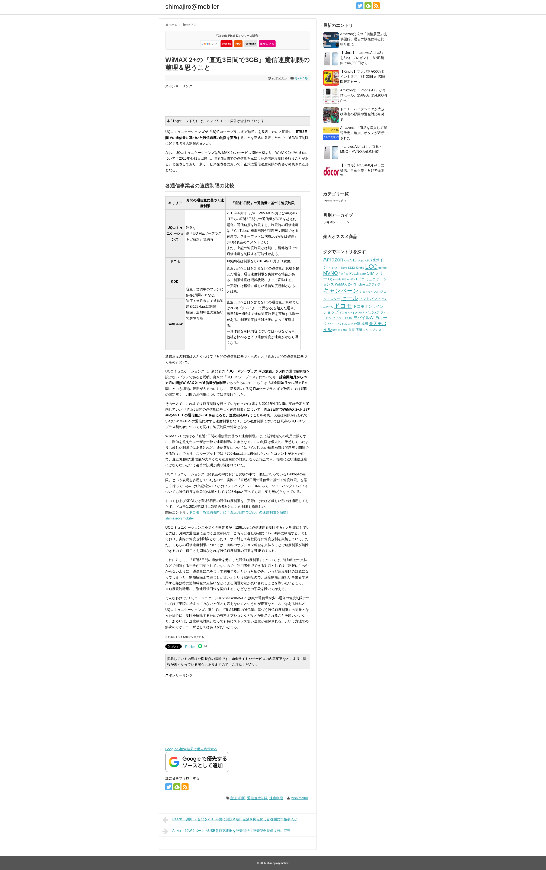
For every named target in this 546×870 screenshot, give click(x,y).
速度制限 (276, 798)
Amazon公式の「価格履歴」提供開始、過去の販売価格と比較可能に (363, 39)
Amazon (333, 260)
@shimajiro (299, 798)
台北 (350, 324)
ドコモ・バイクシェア (352, 312)
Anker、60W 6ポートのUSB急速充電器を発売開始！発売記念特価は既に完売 (231, 830)
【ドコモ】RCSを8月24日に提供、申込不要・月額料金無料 (362, 170)
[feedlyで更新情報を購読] (368, 5)
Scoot (363, 274)
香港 (351, 330)
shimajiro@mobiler (192, 6)
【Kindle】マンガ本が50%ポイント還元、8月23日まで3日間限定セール (362, 77)
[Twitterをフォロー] (359, 5)
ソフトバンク (370, 299)
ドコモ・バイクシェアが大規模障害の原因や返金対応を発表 (362, 114)
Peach (354, 273)
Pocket (190, 647)
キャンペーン (341, 290)
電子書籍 (342, 330)
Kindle (360, 267)
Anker (353, 260)
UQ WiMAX (348, 279)
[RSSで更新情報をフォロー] (376, 5)
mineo (382, 267)
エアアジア (373, 284)
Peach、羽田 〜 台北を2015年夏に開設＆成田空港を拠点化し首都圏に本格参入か (234, 819)
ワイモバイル (337, 324)
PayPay (344, 273)
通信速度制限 (257, 798)
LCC (371, 266)
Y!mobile (359, 284)
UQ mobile (334, 279)
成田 (364, 324)
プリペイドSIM (342, 318)
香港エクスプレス (369, 330)
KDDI (238, 43)
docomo (226, 43)
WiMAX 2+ (343, 284)
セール (349, 298)
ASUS (368, 260)
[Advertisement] (242, 98)
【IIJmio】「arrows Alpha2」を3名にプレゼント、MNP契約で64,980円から (362, 58)
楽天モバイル (267, 43)
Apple (361, 260)
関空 (335, 330)
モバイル (301, 78)
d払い (335, 267)
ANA (346, 260)
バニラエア (373, 312)
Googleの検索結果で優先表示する (191, 749)
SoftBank (250, 43)
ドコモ (343, 306)
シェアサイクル (369, 291)
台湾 (357, 324)
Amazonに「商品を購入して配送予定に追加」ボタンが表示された (363, 133)
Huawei (343, 268)
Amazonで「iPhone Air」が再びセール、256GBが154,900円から (363, 95)
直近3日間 (237, 798)
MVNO (330, 273)
